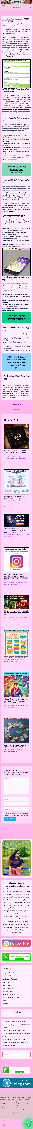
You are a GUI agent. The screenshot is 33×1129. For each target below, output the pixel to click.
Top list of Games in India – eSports (15, 1030)
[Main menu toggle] (3, 7)
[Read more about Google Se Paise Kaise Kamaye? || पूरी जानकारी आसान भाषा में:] (16, 730)
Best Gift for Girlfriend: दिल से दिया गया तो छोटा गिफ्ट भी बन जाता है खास (15, 452)
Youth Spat (5, 1004)
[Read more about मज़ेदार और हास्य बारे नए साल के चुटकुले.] (16, 642)
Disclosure (19, 1100)
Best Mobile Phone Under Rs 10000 (14, 1021)
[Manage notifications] (3, 1125)
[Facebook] (14, 7)
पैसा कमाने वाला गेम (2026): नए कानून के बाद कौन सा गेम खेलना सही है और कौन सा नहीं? (16, 613)
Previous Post (16, 404)
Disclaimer (11, 1100)
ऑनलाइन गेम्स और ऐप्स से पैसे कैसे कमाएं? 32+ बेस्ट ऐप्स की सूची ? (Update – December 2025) (16, 701)
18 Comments (7, 534)
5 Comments (7, 705)
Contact (29, 1097)
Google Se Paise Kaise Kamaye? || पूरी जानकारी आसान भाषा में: (16, 746)
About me (3, 1100)
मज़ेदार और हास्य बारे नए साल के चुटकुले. (16, 657)
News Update (6, 985)
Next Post (16, 409)
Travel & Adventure (8, 994)
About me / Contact (16, 883)
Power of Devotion (8, 988)
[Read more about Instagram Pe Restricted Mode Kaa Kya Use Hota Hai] (16, 481)
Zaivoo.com (10, 889)
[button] (30, 7)
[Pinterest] (19, 7)
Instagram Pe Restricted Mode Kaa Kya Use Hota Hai (15, 497)
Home (23, 1097)
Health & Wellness (8, 976)
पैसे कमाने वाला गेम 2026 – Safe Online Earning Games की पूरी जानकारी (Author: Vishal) (15, 530)
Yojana (4, 1000)
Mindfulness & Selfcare (9, 979)
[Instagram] (16, 7)
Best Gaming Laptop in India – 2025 (14, 1039)
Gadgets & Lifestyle (21, 24)
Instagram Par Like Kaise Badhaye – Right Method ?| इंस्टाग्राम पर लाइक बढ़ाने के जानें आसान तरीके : (16, 577)
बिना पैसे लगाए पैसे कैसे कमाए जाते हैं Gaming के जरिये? (18, 169)
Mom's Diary (6, 982)
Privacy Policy (28, 1100)
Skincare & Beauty (9, 458)
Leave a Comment (7, 24)
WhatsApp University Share (10, 997)
